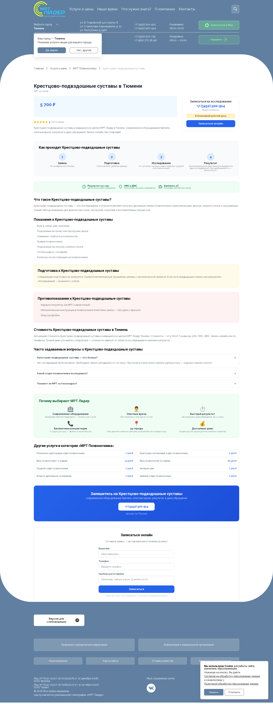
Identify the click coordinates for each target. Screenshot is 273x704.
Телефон (104, 561)
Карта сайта (110, 660)
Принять (213, 692)
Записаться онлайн (210, 123)
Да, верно (52, 50)
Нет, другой (84, 50)
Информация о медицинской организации (189, 644)
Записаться (136, 589)
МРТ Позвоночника (84, 68)
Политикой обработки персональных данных (231, 684)
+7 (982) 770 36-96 (145, 40)
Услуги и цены (81, 9)
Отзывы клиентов (162, 660)
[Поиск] (235, 9)
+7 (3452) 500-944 (145, 28)
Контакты (187, 9)
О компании (165, 9)
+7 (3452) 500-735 (144, 36)
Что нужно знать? (136, 9)
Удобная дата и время (111, 574)
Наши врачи (107, 9)
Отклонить (234, 692)
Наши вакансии (58, 660)
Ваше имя (104, 548)
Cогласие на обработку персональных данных (232, 676)
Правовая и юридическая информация (84, 644)
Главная (39, 68)
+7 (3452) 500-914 (145, 24)
